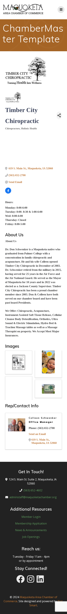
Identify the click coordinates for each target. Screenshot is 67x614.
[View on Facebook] (8, 192)
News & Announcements (31, 530)
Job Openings (31, 537)
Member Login (31, 517)
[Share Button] (59, 115)
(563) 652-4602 (33, 490)
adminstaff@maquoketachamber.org (33, 497)
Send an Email (37, 434)
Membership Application (31, 523)
